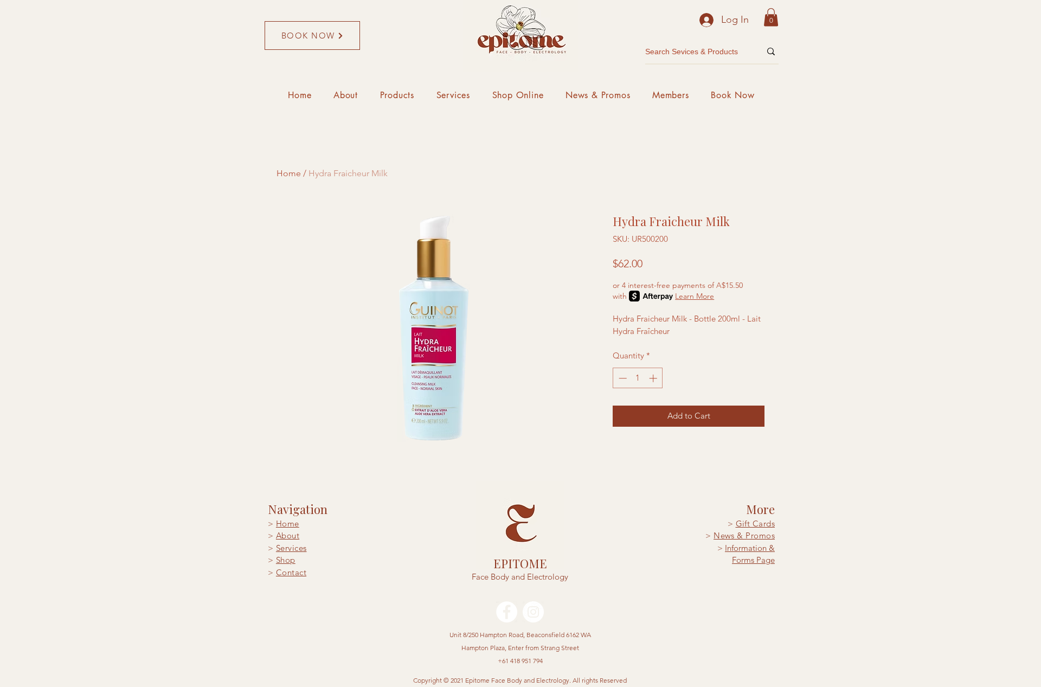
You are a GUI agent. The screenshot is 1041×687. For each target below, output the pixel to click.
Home (289, 173)
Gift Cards (755, 523)
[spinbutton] (638, 378)
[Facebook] (506, 611)
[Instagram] (533, 611)
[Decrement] (621, 378)
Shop (285, 560)
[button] (771, 17)
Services (291, 548)
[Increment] (654, 378)
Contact (291, 572)
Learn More (694, 296)
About (287, 535)
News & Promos (744, 535)
